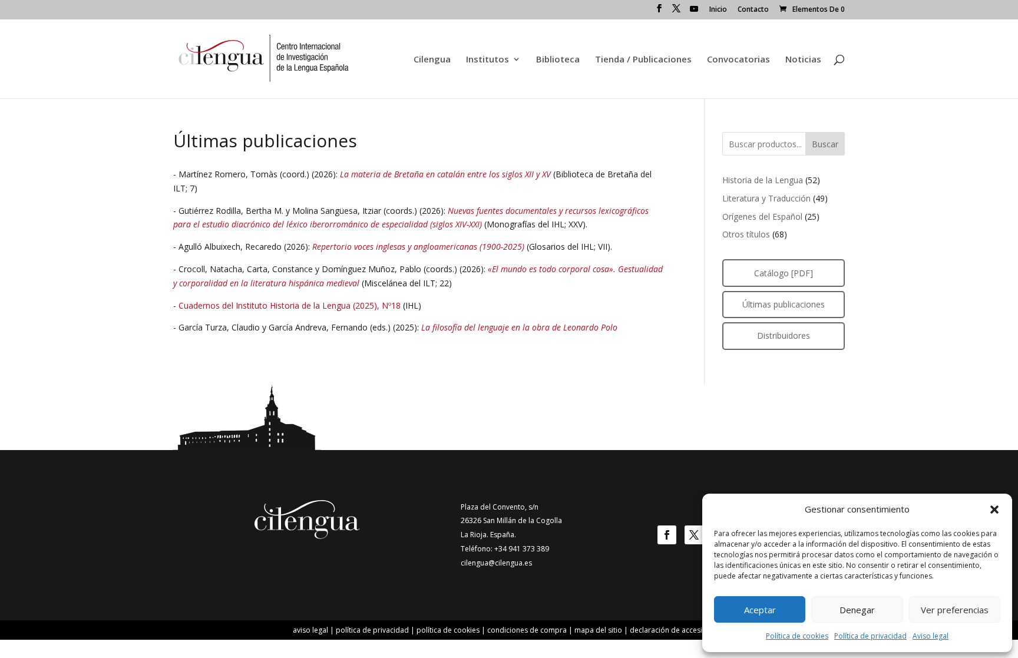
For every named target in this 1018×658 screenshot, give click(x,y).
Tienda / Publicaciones (643, 60)
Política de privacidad (870, 636)
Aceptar (760, 610)
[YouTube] (694, 12)
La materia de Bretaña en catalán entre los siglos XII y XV (445, 174)
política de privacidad (372, 630)
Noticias (803, 60)
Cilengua (432, 60)
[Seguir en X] (694, 534)
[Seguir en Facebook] (666, 534)
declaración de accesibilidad (678, 630)
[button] (994, 509)
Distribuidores (783, 335)
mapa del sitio (598, 630)
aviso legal (310, 630)
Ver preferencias (955, 610)
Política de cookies (797, 636)
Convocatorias (738, 60)
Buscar (825, 144)
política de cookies (448, 630)
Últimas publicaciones (783, 304)
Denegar (857, 610)
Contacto (753, 10)
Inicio (718, 10)
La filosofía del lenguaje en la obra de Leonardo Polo (519, 327)
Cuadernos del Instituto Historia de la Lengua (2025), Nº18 (290, 305)
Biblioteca (558, 60)
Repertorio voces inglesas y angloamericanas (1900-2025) (418, 246)
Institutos (487, 60)
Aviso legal (930, 636)
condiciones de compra (527, 630)
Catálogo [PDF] (783, 273)
